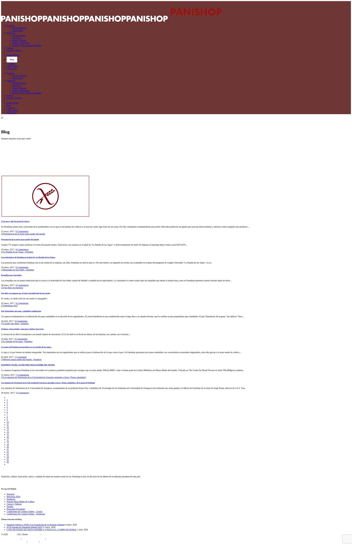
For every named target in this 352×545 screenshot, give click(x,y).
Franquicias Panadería (10, 539)
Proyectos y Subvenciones (33, 539)
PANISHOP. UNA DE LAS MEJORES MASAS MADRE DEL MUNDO (28, 365)
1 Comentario (21, 357)
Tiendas (10, 506)
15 (8, 434)
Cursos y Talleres (14, 504)
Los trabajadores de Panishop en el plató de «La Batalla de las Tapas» (28, 257)
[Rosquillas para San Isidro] (17, 270)
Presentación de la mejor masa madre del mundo (20, 239)
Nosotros (10, 494)
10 (8, 422)
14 (8, 432)
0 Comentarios (22, 231)
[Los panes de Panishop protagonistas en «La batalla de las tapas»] (16, 341)
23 (8, 454)
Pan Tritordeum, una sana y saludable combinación (21, 311)
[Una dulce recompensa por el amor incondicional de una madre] (12, 288)
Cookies (43, 541)
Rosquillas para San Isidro (11, 275)
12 (8, 427)
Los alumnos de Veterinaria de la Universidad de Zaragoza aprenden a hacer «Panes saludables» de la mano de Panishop (48, 383)
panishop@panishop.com (53, 534)
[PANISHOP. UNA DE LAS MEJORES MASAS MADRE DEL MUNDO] (21, 359)
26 (8, 462)
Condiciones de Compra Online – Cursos (24, 511)
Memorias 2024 (13, 496)
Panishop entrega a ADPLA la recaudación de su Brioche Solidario (36, 525)
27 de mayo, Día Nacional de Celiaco (15, 221)
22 (8, 452)
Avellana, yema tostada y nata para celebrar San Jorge (22, 329)
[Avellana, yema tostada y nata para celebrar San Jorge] (15, 323)
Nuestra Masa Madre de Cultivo (20, 501)
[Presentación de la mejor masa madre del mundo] (23, 234)
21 (8, 449)
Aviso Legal (33, 541)
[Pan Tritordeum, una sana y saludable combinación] (9, 306)
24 (8, 457)
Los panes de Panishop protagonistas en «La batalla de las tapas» (26, 347)
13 (8, 429)
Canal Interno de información (14, 541)
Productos (11, 499)
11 (8, 425)
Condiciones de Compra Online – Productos (26, 514)
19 (8, 444)
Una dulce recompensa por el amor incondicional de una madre (25, 293)
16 (8, 437)
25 (8, 459)
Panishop (12, 534)
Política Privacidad (54, 539)
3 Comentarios (22, 375)
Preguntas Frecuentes (16, 509)
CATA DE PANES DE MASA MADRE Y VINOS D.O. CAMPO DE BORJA (41, 529)
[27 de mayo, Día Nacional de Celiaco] (45, 216)
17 (8, 439)
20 (8, 447)
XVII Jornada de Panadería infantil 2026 (24, 527)
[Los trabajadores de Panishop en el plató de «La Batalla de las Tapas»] (17, 252)
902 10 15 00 (34, 534)
